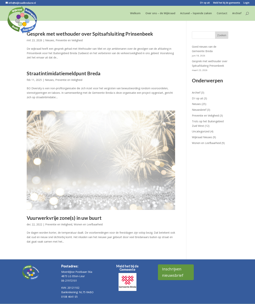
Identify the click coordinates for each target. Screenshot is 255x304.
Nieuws (49, 40)
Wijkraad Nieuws (202, 137)
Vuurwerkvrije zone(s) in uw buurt (64, 218)
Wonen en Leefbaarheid (88, 224)
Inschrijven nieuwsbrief (172, 272)
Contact (222, 13)
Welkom (135, 13)
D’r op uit (205, 3)
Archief (237, 13)
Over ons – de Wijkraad (160, 13)
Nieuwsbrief (199, 109)
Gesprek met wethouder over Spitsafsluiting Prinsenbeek (90, 34)
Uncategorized (200, 131)
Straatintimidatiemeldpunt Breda (63, 73)
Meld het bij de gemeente (226, 3)
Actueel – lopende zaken (196, 13)
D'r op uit (197, 98)
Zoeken (221, 35)
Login (246, 3)
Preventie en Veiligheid (69, 40)
